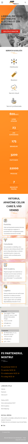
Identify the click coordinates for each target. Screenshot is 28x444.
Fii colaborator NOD (9, 373)
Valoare (3, 389)
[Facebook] (3, 425)
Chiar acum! (4, 395)
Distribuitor (14, 67)
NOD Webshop (5, 408)
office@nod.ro (7, 323)
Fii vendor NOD (7, 370)
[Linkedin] (4, 425)
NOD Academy (5, 406)
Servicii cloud (14, 93)
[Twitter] (2, 425)
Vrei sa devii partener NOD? (8, 403)
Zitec (8, 432)
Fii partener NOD (8, 367)
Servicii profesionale (14, 106)
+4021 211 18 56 (8, 320)
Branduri (14, 80)
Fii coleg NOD (7, 376)
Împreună (3, 392)
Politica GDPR (4, 400)
